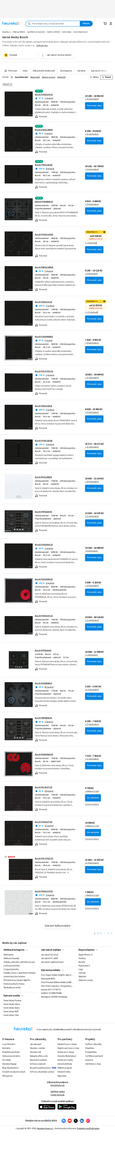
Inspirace (89, 1060)
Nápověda (62, 1075)
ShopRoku (89, 1048)
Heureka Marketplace (67, 1056)
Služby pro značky (65, 1060)
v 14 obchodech (92, 412)
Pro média (6, 1060)
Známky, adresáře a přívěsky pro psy (19, 962)
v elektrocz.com (92, 791)
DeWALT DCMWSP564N (51, 993)
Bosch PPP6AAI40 (43, 650)
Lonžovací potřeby (12, 965)
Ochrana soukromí (38, 1064)
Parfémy (82, 958)
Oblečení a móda (86, 980)
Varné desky (66, 32)
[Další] (112, 933)
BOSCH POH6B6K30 (44, 201)
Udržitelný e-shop (93, 1064)
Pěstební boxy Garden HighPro (17, 980)
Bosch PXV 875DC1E (44, 371)
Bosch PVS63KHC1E (44, 544)
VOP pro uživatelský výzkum (42, 1071)
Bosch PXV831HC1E (44, 615)
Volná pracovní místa (11, 1056)
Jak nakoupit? (36, 1044)
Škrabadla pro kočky (12, 987)
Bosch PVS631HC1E (44, 94)
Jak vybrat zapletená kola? (52, 962)
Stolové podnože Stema (14, 984)
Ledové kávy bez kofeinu (14, 976)
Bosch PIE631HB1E (43, 406)
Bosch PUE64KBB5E (44, 336)
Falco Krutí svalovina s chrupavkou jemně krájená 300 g (57, 986)
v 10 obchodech (92, 204)
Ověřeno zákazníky (93, 1044)
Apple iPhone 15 (86, 954)
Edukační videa (64, 1071)
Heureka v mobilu (37, 1048)
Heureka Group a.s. (45, 1128)
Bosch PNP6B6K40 (43, 718)
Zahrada (82, 973)
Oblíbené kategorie (14, 950)
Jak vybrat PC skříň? (49, 958)
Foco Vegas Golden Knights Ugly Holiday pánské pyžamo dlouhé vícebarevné (57, 975)
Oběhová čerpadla (11, 958)
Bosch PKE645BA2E (44, 579)
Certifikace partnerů (94, 1056)
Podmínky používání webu (88, 1128)
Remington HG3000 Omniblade (54, 997)
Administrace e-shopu (67, 1044)
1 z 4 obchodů (91, 243)
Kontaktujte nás (57, 1085)
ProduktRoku (91, 1052)
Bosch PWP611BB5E (44, 267)
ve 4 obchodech (92, 863)
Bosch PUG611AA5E (44, 234)
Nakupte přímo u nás (39, 1056)
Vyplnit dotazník (57, 1095)
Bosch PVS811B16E (43, 164)
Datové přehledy (65, 1064)
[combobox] (52, 23)
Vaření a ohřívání (53, 32)
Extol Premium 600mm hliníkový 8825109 (57, 982)
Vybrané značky (12, 995)
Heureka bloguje (9, 1064)
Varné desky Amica (12, 1008)
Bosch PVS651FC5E (43, 822)
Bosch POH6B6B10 (43, 683)
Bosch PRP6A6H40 (43, 511)
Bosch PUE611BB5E (44, 129)
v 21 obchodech (92, 447)
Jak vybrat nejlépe (51, 950)
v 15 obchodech (92, 134)
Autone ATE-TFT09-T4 (50, 989)
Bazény (82, 962)
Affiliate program (65, 1067)
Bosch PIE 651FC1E (43, 787)
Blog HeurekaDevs (10, 1067)
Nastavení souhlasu (38, 1060)
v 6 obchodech (91, 273)
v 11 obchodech (92, 377)
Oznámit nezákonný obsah (13, 1071)
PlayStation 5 (84, 965)
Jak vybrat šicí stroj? (49, 954)
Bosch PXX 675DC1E (44, 858)
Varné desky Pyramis (12, 1000)
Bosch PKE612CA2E (44, 891)
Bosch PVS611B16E (43, 440)
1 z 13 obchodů (91, 312)
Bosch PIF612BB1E (43, 477)
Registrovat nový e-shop (68, 1048)
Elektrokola (8, 954)
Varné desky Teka (11, 1015)
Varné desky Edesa (12, 1004)
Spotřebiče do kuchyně (36, 32)
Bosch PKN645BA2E (44, 754)
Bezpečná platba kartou (40, 1067)
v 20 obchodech (92, 99)
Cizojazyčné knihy (11, 969)
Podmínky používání (10, 1052)
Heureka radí (35, 1052)
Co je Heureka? (8, 1044)
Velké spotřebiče (19, 32)
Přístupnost (7, 1075)
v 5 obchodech (91, 655)
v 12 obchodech (92, 169)
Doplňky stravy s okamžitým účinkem (19, 973)
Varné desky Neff (11, 1011)
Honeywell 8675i (48, 978)
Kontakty (6, 1048)
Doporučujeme (86, 950)
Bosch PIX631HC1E (43, 302)
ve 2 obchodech (92, 689)
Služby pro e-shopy (66, 1052)
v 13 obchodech (92, 724)
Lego (81, 969)
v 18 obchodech (92, 481)
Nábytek (82, 976)
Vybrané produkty (50, 970)
